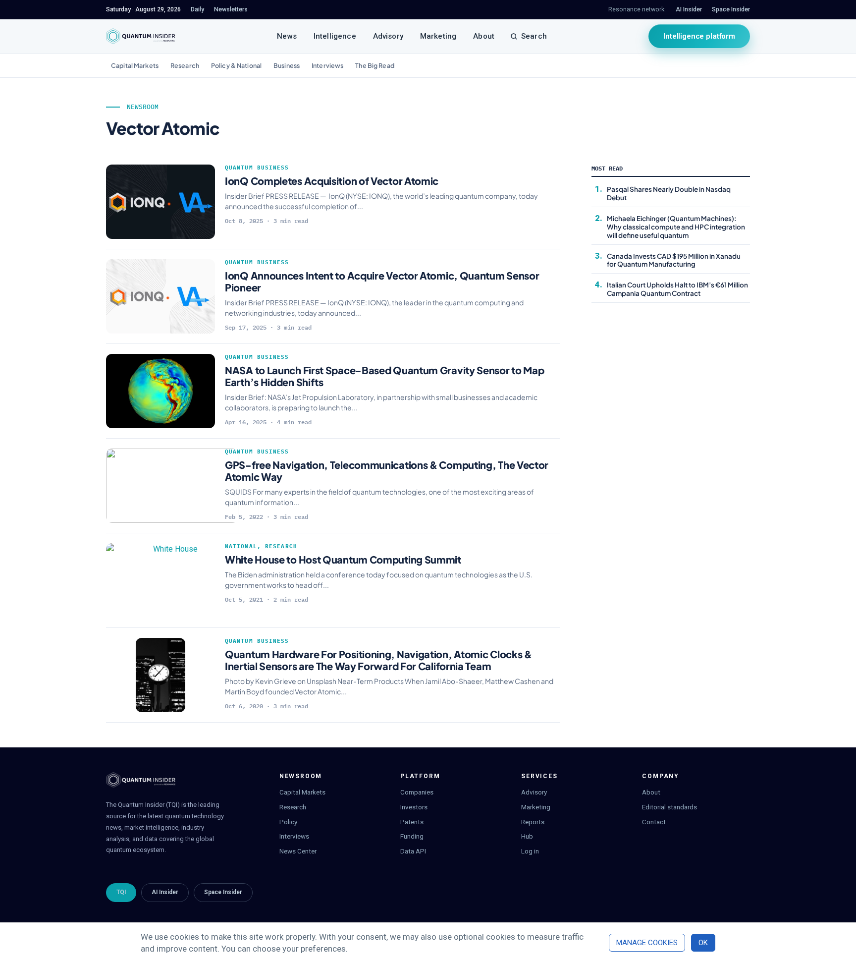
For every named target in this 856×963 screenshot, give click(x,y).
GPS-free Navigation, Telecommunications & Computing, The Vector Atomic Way (386, 470)
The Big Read (374, 65)
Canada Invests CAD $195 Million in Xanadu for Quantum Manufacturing (674, 260)
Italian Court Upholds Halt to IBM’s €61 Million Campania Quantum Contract (677, 289)
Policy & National (236, 65)
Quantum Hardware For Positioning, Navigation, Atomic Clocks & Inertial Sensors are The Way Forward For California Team (378, 660)
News (287, 36)
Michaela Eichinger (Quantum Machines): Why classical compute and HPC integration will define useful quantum (676, 226)
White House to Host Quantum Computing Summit (343, 559)
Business (286, 65)
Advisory (388, 36)
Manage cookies (647, 942)
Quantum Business (257, 167)
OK (703, 942)
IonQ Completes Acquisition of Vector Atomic (331, 180)
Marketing (438, 36)
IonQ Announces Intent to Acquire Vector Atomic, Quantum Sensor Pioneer (382, 281)
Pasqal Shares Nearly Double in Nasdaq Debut (669, 193)
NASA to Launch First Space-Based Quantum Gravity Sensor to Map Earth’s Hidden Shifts (384, 376)
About (483, 36)
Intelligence (335, 36)
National (241, 546)
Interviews (327, 65)
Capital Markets (135, 65)
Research (184, 65)
